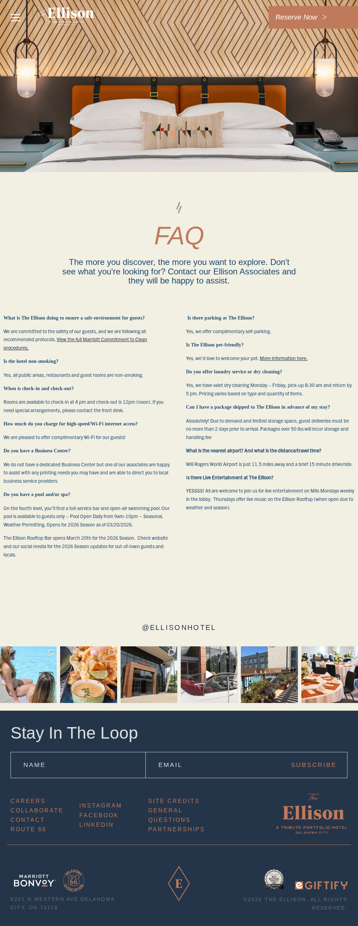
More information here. (284, 358)
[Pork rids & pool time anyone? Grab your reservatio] (88, 674)
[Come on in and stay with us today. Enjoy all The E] (149, 674)
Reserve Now (296, 17)
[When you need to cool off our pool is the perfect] (269, 674)
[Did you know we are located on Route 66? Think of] (209, 674)
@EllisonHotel (179, 627)
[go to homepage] (66, 30)
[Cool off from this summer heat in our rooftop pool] (28, 674)
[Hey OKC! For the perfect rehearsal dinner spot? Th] (329, 674)
